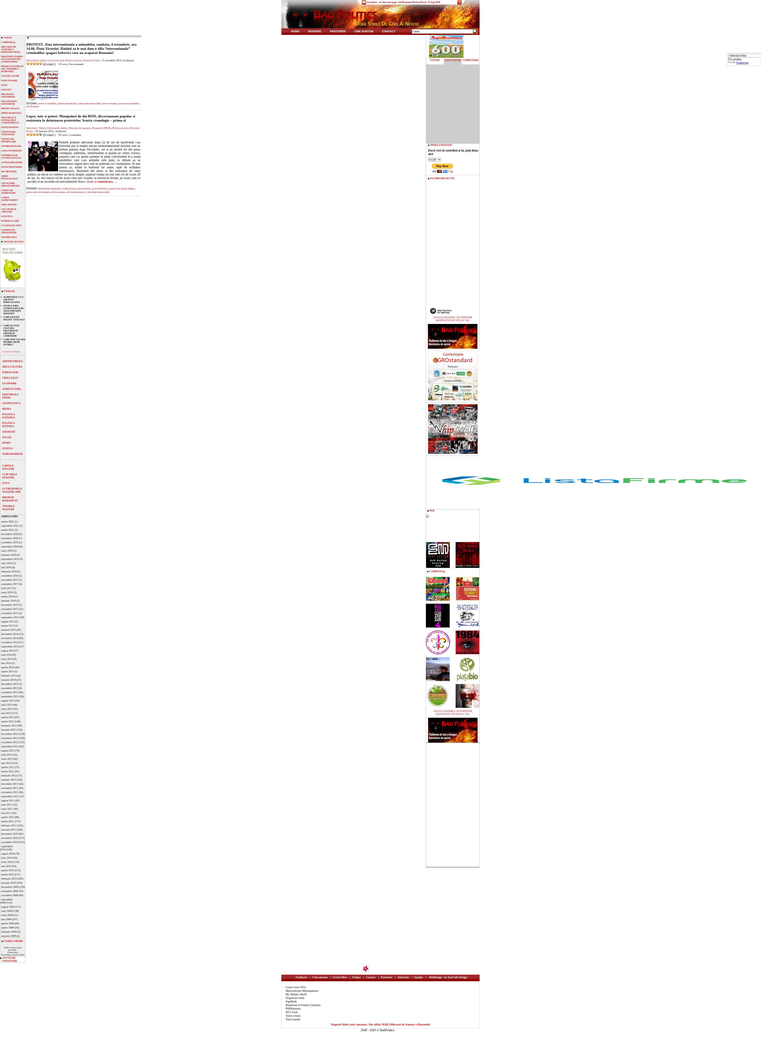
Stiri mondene (12, 453)
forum (7, 37)
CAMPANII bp (8, 42)
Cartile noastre (8, 467)
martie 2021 (7, 529)
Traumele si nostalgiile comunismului (10, 120)
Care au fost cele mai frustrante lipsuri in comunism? (11, 330)
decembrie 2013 (9, 683)
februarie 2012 (9, 775)
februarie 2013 (9, 725)
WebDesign (435, 977)
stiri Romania (32, 106)
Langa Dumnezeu (11, 150)
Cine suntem (363, 31)
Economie (9, 383)
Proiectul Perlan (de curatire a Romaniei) (12, 69)
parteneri (338, 31)
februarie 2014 (9, 675)
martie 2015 (7, 625)
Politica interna (8, 425)
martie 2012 (7, 771)
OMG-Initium (8, 204)
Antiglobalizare (12, 162)
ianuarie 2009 (8, 935)
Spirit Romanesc (11, 113)
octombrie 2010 (9, 842)
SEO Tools (292, 1012)
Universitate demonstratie (97, 192)
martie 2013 (7, 721)
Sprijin (418, 977)
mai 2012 (6, 763)
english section (13, 241)
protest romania (109, 103)
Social (7, 437)
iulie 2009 (6, 910)
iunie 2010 (7, 861)
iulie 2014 (6, 654)
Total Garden (293, 1019)
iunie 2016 (7, 592)
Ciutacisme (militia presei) (10, 184)
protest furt (114, 188)
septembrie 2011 (10, 796)
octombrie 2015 (9, 613)
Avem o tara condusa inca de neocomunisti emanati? (13, 310)
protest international (67, 103)
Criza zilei (10, 377)
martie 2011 (7, 821)
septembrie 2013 (10, 696)
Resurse (314, 31)
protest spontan (58, 192)
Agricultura (11, 388)
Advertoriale (12, 361)
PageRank (291, 1001)
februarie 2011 (9, 825)
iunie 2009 (7, 915)
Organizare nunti (295, 997)
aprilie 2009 (7, 923)
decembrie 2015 (9, 604)
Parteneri (386, 977)
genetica (7, 216)
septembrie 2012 (10, 746)
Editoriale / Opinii (36, 127)
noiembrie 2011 (9, 788)
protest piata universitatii (89, 103)
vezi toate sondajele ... (12, 351)
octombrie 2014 (9, 642)
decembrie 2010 (9, 833)
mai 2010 (6, 866)
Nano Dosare (9, 80)
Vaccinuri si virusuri (8, 210)
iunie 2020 (7, 550)
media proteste (69, 188)
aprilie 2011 (7, 817)
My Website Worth (296, 994)
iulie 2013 (6, 704)
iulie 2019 (6, 563)
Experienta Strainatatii (8, 231)
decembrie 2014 (9, 633)
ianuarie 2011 (8, 829)
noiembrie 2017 (9, 584)
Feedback (301, 977)
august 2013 (7, 700)
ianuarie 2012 (8, 779)
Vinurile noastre (8, 508)
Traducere (742, 62)
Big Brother (9, 171)
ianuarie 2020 (8, 554)
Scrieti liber (340, 977)
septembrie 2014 (10, 646)
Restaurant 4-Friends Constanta (303, 1005)
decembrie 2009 (9, 886)
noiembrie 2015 (9, 608)
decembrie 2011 (9, 783)
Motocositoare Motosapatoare (302, 990)
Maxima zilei (9, 237)
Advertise (403, 977)
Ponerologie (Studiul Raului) (11, 156)
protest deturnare (100, 188)
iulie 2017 (6, 588)
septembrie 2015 (10, 617)
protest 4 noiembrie (47, 103)
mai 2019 (6, 567)
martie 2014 (7, 671)
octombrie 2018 (9, 575)
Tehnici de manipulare (8, 140)
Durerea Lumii (10, 221)
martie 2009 (7, 927)
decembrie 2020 (9, 534)
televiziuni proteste (75, 192)
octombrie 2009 (9, 895)
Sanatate (8, 431)
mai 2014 (6, 663)
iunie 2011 (7, 808)
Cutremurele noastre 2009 (12, 490)
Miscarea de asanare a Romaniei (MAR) (90, 127)
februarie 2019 (9, 571)
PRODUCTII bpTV (10, 108)
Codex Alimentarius (9, 198)
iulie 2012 (6, 754)
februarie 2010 (9, 878)
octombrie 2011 (9, 792)
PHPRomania (293, 1008)
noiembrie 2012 (9, 738)
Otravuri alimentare (8, 191)
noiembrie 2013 (9, 688)
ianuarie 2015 (8, 629)
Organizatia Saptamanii (9, 102)
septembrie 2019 (10, 559)
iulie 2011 (6, 804)
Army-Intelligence (9, 177)
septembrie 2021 (10, 525)
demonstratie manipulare (49, 188)
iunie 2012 (7, 758)
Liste (4, 85)
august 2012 (7, 750)
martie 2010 (7, 874)
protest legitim (127, 188)
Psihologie (10, 372)
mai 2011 (6, 812)
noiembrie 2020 (9, 538)
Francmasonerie (11, 167)
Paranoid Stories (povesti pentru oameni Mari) (12, 59)
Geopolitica (11, 403)
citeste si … (101, 181)
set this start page (388, 2)
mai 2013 (6, 713)
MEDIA (6, 408)
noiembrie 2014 (9, 638)
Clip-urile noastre (9, 476)
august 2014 (7, 650)
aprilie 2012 (7, 767)
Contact (389, 31)
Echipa (356, 977)
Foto (6, 483)
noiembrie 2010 (9, 837)
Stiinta (7, 448)
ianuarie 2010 (8, 882)
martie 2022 (7, 521)
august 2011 (7, 800)
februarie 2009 (9, 931)
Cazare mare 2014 (296, 987)
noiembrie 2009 (9, 891)
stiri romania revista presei (412, 2)
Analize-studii (10, 76)
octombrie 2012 (9, 742)
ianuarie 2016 (8, 600)
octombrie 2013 (9, 692)
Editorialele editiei (36, 60)
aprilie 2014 (7, 667)
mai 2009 (6, 919)
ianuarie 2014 (8, 679)
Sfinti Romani (9, 127)
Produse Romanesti (10, 499)
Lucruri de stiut (11, 225)
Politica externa (8, 416)
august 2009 (7, 906)
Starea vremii (293, 1015)
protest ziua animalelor (128, 103)
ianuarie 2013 (8, 729)
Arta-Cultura (12, 366)
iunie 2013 (7, 708)
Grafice (6, 89)
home (295, 31)
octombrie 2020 (9, 542)
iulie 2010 (6, 857)
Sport (6, 442)
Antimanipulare (11, 146)
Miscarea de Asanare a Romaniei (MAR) (10, 49)
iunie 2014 (7, 658)
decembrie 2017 (9, 579)
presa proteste (83, 188)
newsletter (372, 2)
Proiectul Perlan (91, 60)
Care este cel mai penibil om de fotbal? (14, 342)
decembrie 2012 (9, 733)
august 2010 (7, 853)
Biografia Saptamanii (8, 95)
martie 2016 (7, 596)
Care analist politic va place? (14, 318)
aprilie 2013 (7, 717)
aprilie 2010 (7, 870)
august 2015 (7, 621)
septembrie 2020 (10, 546)
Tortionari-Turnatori (8, 133)
